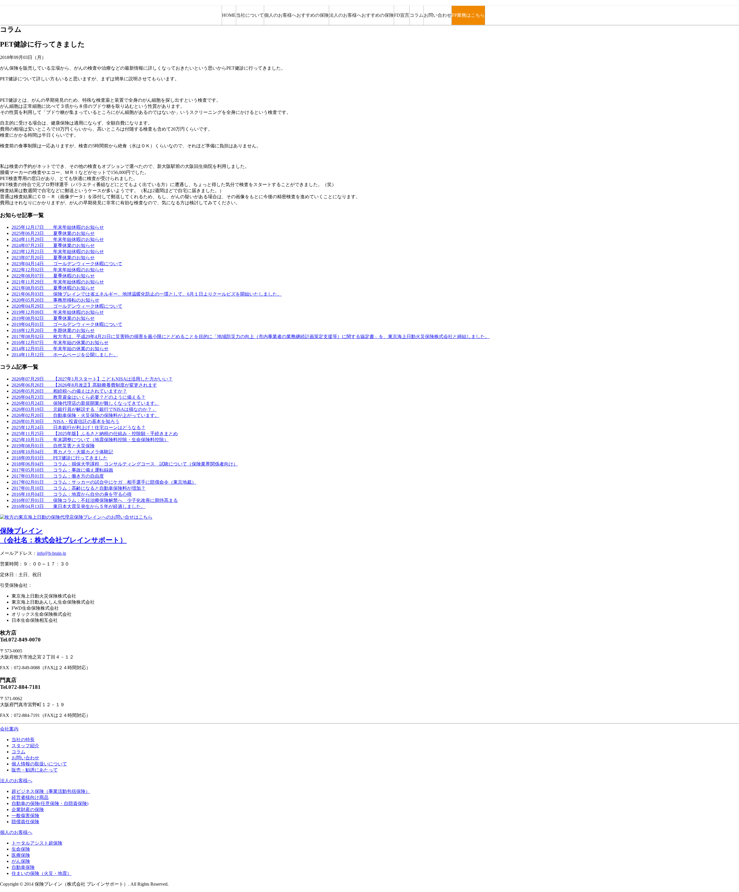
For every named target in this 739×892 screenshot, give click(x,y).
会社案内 (9, 728)
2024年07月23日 (53, 245)
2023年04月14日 (67, 263)
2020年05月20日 (55, 300)
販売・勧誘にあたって (35, 769)
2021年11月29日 (58, 281)
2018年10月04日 (62, 451)
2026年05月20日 (69, 391)
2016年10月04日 (72, 494)
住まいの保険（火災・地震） (42, 873)
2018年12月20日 (53, 330)
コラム (416, 15)
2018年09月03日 (60, 457)
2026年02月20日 (85, 415)
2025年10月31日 (90, 439)
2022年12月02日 (58, 269)
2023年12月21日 (58, 251)
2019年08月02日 (53, 318)
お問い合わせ (437, 15)
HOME (229, 15)
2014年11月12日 (65, 354)
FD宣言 (401, 15)
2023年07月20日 (53, 257)
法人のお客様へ (16, 780)
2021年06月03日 (147, 294)
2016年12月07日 (60, 342)
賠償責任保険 (25, 821)
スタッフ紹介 (25, 745)
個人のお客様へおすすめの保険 (296, 15)
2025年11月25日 (95, 433)
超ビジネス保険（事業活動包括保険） (51, 791)
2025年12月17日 (58, 227)
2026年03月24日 (85, 403)
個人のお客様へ (16, 832)
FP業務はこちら (468, 15)
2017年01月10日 (78, 488)
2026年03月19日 (84, 409)
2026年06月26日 (84, 385)
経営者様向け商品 (30, 797)
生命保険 (21, 849)
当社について (250, 15)
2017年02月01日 (104, 482)
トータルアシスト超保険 (37, 843)
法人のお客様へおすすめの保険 (361, 15)
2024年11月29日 (58, 239)
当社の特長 (23, 739)
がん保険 (21, 861)
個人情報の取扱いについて (39, 763)
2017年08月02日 (251, 336)
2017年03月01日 (58, 476)
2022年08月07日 (53, 275)
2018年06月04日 (125, 463)
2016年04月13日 (78, 506)
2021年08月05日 (53, 287)
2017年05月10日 (62, 470)
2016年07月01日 (95, 500)
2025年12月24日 (78, 427)
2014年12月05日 (60, 348)
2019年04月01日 (67, 324)
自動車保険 (23, 867)
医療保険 (21, 855)
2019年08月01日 (53, 445)
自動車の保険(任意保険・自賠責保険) (50, 803)
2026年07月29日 (92, 379)
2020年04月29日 (67, 306)
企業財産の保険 (28, 809)
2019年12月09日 (58, 312)
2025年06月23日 (53, 233)
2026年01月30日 (66, 421)
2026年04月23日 (78, 397)
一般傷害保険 (25, 815)
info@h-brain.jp (51, 553)
